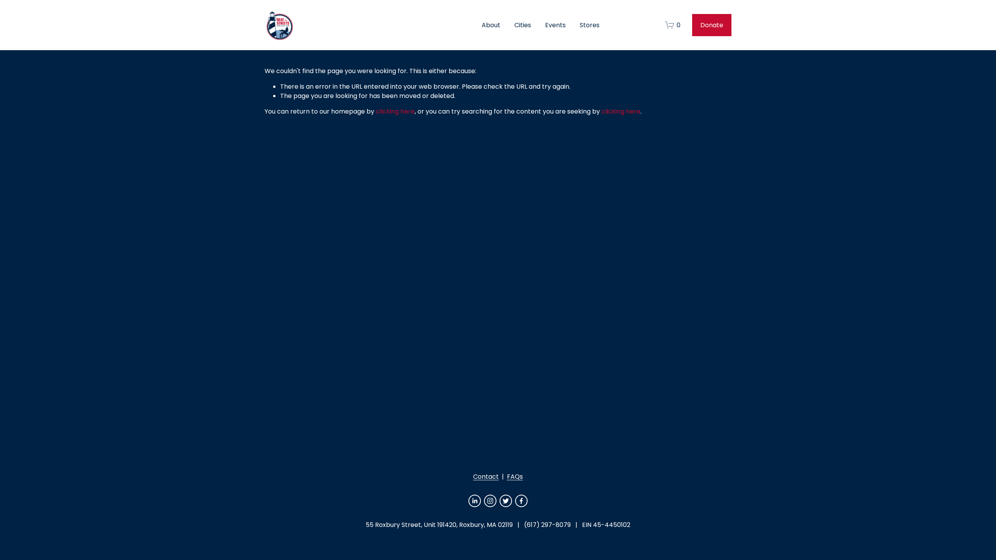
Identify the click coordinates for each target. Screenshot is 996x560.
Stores (590, 25)
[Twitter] (506, 501)
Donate (711, 25)
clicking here (395, 111)
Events (555, 25)
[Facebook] (521, 501)
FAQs (515, 476)
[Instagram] (490, 501)
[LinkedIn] (474, 501)
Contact (486, 476)
